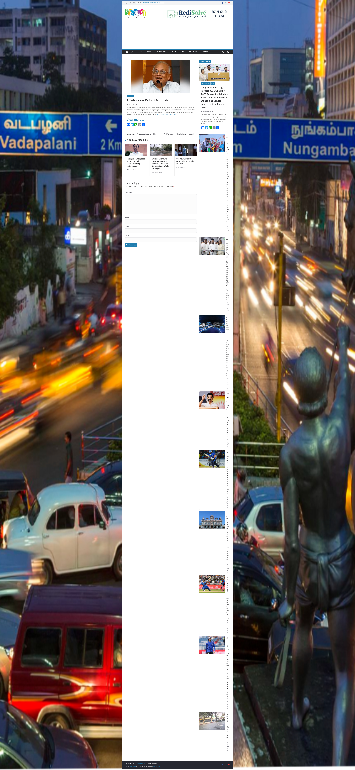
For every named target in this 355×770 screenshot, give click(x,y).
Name (127, 217)
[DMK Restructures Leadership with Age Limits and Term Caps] (212, 420)
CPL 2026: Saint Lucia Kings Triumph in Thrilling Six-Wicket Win (227, 473)
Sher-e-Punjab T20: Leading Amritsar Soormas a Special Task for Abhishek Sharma (227, 667)
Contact (205, 52)
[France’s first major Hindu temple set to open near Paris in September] (212, 542)
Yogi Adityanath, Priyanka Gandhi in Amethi (179, 134)
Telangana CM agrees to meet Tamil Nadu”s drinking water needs (136, 162)
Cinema (149, 52)
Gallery (173, 52)
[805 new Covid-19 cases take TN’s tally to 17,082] (186, 146)
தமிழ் (132, 52)
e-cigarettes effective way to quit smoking (141, 134)
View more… (135, 119)
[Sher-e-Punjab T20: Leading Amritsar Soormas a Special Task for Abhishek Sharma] (212, 673)
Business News (205, 83)
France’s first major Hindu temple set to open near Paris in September (227, 536)
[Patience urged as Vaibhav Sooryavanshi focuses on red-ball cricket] (212, 605)
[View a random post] (228, 52)
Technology (193, 52)
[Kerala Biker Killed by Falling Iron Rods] (212, 732)
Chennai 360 (161, 52)
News (140, 52)
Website (127, 235)
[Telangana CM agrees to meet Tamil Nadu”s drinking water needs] (136, 146)
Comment (129, 192)
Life (182, 52)
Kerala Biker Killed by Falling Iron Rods (227, 725)
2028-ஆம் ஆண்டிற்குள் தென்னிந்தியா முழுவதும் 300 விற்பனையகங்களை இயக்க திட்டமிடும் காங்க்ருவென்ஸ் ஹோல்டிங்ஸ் (227, 269)
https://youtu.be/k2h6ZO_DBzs (166, 114)
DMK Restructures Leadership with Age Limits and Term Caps (227, 414)
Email (127, 226)
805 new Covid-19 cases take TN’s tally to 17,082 (185, 161)
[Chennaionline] (127, 52)
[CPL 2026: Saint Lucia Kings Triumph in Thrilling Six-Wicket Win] (212, 480)
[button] (134, 52)
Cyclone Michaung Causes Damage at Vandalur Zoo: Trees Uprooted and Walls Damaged (160, 164)
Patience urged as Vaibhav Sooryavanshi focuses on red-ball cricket (227, 599)
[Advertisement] (177, 35)
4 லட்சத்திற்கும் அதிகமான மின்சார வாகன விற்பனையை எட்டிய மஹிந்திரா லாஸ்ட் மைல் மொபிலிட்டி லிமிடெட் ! (227, 346)
